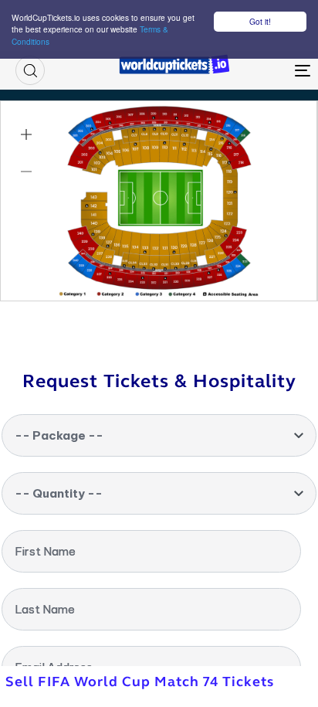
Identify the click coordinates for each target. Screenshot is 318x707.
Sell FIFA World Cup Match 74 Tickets (139, 681)
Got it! (260, 21)
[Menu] (262, 70)
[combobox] (159, 435)
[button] (30, 70)
